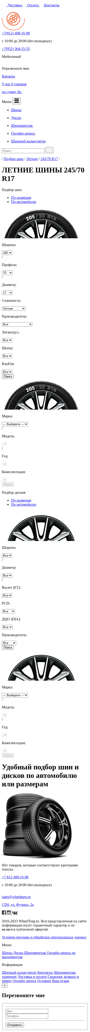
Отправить (14, 1025)
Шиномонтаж (35, 953)
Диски (18, 953)
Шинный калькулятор (19, 972)
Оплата (33, 5)
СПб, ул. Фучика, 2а (18, 905)
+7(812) (16, 33)
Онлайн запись (24, 981)
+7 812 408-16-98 (15, 877)
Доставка (14, 5)
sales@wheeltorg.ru (16, 897)
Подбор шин (14, 159)
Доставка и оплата (32, 977)
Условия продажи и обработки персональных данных (44, 937)
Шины (7, 953)
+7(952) (16, 49)
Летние (32, 159)
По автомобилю (23, 202)
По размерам (21, 198)
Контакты (51, 5)
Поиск (8, 376)
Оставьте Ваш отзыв (53, 981)
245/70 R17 (49, 159)
